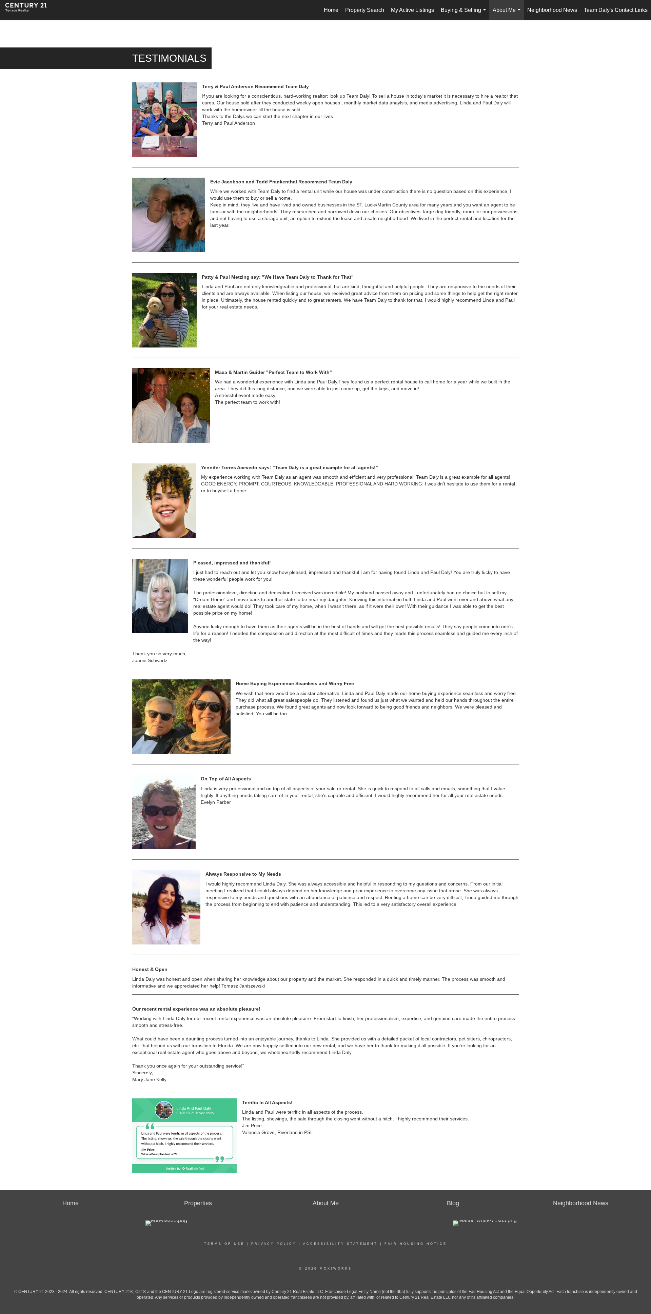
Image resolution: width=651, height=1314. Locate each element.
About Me (508, 13)
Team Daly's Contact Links (616, 10)
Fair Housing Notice (415, 1244)
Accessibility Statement (340, 1244)
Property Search (364, 10)
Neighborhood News (552, 10)
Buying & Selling (465, 13)
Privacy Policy (273, 1244)
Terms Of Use (224, 1244)
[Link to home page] (29, 10)
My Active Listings (412, 10)
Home (331, 10)
